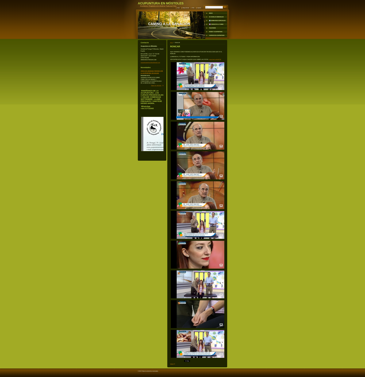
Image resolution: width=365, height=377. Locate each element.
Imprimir (199, 7)
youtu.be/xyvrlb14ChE (215, 59)
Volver (172, 364)
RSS (193, 7)
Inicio (171, 42)
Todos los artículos (156, 85)
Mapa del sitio (186, 7)
